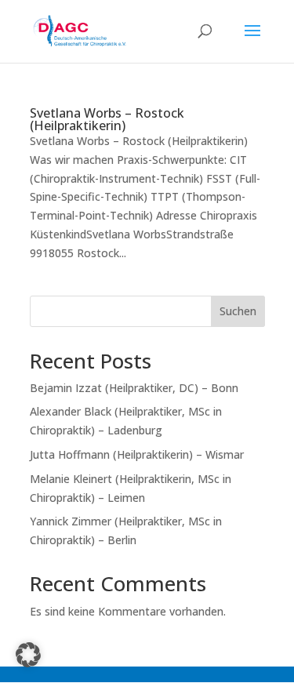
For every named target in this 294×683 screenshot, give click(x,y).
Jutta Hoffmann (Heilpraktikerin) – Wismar (137, 454)
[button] (28, 655)
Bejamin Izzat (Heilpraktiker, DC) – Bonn (134, 387)
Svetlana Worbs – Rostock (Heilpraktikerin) (107, 119)
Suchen (238, 310)
